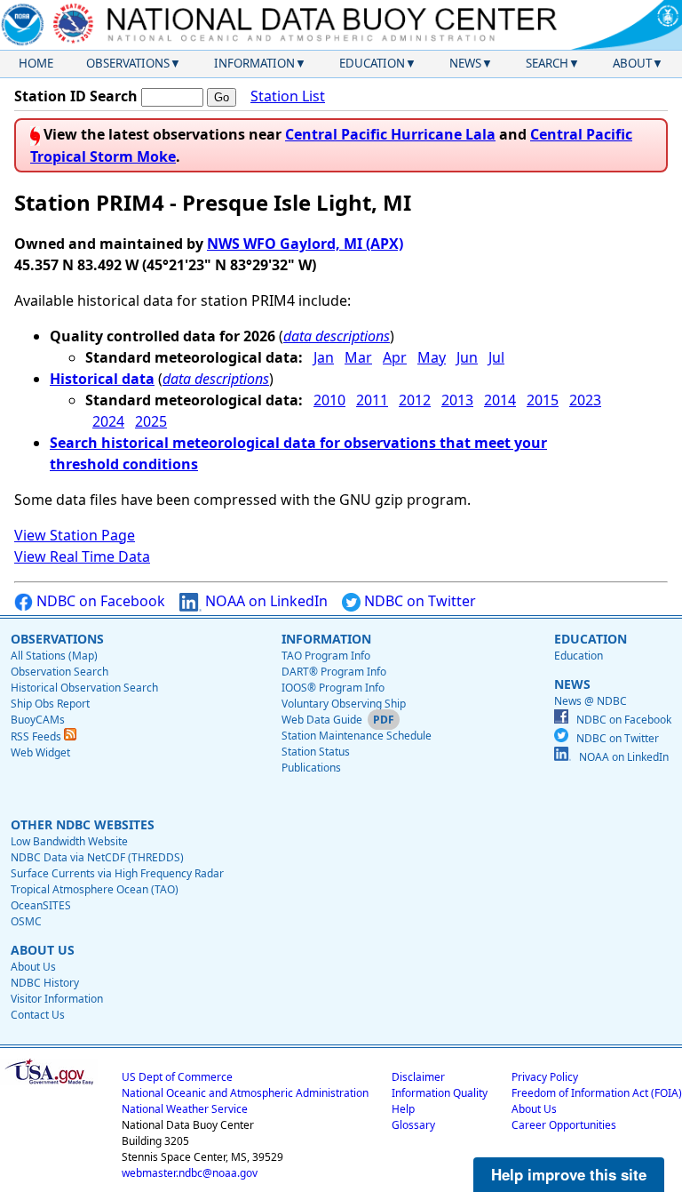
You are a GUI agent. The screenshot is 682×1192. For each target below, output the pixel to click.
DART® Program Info (334, 671)
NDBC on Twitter (418, 601)
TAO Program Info (326, 655)
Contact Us (38, 1014)
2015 (543, 400)
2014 (500, 400)
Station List (287, 96)
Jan (323, 357)
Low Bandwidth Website (69, 841)
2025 (151, 421)
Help (403, 1108)
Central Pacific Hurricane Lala (390, 134)
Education (372, 63)
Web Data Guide (322, 719)
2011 (372, 400)
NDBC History (45, 982)
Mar (358, 357)
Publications (311, 767)
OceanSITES (41, 905)
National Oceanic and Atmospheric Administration (245, 1092)
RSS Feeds (37, 736)
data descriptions (336, 336)
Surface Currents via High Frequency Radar (117, 873)
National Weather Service (185, 1108)
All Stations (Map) (54, 655)
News (465, 63)
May (431, 357)
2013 (457, 400)
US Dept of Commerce (177, 1076)
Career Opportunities (564, 1124)
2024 (108, 421)
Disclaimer (418, 1076)
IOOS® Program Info (333, 687)
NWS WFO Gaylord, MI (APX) (305, 243)
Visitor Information (57, 998)
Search (547, 63)
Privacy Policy (545, 1076)
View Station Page (74, 535)
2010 (329, 400)
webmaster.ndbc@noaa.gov (190, 1172)
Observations (128, 63)
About (632, 63)
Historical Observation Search (84, 687)
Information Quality (440, 1092)
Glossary (413, 1124)
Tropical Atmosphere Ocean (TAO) (94, 889)
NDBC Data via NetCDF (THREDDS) (97, 857)
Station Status (316, 751)
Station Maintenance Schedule (357, 735)
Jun (467, 357)
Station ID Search (76, 96)
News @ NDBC (590, 700)
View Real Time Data (82, 556)
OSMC (26, 921)
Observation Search (59, 671)
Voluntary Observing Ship (344, 703)
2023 (585, 400)
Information (254, 63)
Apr (395, 357)
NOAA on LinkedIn (265, 601)
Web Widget (40, 752)
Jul (496, 357)
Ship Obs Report (50, 703)
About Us (33, 966)
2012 (415, 400)
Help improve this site (568, 1174)
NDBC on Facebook (99, 601)
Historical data (102, 378)
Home (36, 63)
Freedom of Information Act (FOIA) (597, 1092)
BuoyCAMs (38, 719)
